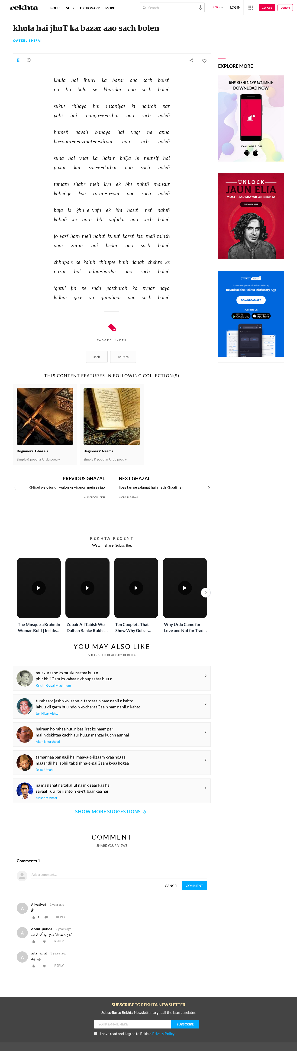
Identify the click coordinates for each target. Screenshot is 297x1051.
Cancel (171, 886)
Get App (267, 7)
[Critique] (28, 60)
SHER (70, 8)
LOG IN (235, 7)
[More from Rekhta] (250, 7)
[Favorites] (204, 60)
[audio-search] (200, 7)
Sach (97, 357)
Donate (285, 7)
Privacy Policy (163, 1033)
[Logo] (23, 8)
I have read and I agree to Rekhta (137, 1033)
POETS (55, 8)
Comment (194, 886)
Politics (123, 357)
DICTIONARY (90, 8)
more (110, 8)
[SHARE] (191, 60)
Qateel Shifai (27, 40)
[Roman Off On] (18, 60)
